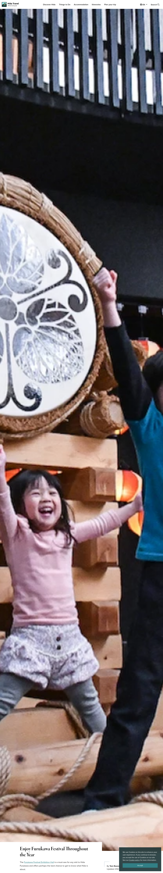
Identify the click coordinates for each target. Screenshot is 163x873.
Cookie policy (134, 860)
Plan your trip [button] (110, 4)
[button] (143, 4)
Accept (140, 865)
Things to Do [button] (64, 4)
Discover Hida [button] (49, 4)
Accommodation (81, 4)
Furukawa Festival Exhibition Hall (39, 862)
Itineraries (96, 4)
